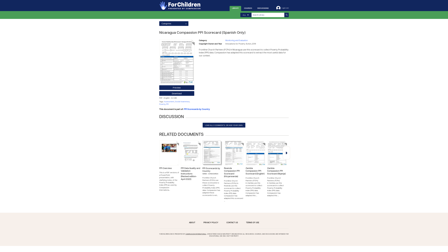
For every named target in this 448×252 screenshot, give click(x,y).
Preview (177, 88)
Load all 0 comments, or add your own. (224, 125)
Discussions (263, 8)
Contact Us (232, 223)
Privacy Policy (210, 223)
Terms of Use (252, 223)
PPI (167, 104)
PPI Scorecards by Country (197, 109)
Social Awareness (182, 102)
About (192, 223)
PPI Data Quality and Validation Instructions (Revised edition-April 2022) (190, 173)
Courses (248, 8)
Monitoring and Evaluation (236, 41)
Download (177, 93)
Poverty (162, 104)
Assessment (169, 102)
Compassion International (196, 234)
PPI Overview (165, 168)
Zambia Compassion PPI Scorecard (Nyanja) (276, 171)
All (245, 15)
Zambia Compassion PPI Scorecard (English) (255, 171)
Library (235, 8)
